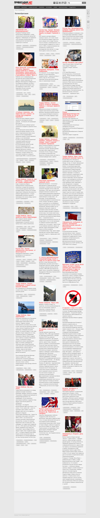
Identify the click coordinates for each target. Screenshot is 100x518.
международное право (51, 279)
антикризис (55, 87)
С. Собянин (47, 393)
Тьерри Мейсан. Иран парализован (23, 315)
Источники (49, 7)
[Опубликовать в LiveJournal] (88, 19)
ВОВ (28, 443)
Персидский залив (24, 296)
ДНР (76, 96)
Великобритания (20, 48)
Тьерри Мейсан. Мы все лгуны (24, 387)
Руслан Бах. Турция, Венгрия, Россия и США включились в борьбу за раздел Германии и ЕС (49, 32)
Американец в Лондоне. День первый (73, 434)
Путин (18, 231)
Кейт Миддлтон (33, 45)
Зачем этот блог (33, 7)
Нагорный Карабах (51, 159)
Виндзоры (18, 47)
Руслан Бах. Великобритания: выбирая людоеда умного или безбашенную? (73, 29)
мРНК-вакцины (25, 45)
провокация (31, 160)
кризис (49, 87)
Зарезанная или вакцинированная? (22, 30)
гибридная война (25, 96)
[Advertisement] (50, 502)
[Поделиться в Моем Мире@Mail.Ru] (88, 21)
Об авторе (24, 7)
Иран (72, 206)
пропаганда (34, 443)
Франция (56, 120)
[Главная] (25, 4)
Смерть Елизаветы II (67, 409)
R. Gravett (42, 281)
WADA (34, 94)
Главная (17, 7)
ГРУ (52, 391)
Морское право (48, 281)
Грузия (18, 261)
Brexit (65, 286)
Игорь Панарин (53, 440)
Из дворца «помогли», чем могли (48, 329)
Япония (70, 372)
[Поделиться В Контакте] (88, 10)
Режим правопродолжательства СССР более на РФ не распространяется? (71, 114)
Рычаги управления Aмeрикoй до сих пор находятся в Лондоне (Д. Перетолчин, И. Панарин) (49, 411)
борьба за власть (67, 370)
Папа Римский (77, 410)
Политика (41, 7)
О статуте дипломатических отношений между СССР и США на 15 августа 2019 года (49, 259)
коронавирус (27, 201)
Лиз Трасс (78, 42)
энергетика (50, 313)
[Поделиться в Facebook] (88, 13)
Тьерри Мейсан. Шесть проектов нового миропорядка (26, 216)
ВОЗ (32, 201)
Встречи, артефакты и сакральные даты (70, 389)
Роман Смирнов (43, 313)
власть (73, 370)
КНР (29, 226)
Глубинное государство (44, 440)
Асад (49, 243)
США (54, 55)
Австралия (42, 120)
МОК (29, 94)
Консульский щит (80, 137)
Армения (56, 161)
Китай (47, 120)
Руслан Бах (42, 53)
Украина (18, 96)
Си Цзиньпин (66, 410)
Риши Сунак (72, 42)
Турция (52, 53)
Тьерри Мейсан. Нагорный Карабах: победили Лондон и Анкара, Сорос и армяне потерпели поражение (49, 141)
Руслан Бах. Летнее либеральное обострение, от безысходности (26, 250)
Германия (57, 53)
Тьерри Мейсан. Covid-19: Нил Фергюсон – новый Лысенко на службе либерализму (26, 180)
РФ (64, 96)
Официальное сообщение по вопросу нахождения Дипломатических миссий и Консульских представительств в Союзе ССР (72, 226)
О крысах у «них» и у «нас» (72, 308)
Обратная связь (63, 7)
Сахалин (65, 372)
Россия (41, 55)
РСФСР (57, 278)
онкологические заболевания (28, 47)
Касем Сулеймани (43, 238)
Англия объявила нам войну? (73, 62)
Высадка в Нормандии (28, 440)
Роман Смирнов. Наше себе (49, 302)
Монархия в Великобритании (45, 439)
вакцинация (19, 45)
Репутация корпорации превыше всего (47, 181)
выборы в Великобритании (76, 44)
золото (49, 278)
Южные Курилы (79, 370)
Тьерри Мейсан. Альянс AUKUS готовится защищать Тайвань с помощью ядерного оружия (49, 105)
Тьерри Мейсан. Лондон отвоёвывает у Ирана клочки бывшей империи (26, 285)
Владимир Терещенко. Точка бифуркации (49, 70)
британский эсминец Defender (22, 158)
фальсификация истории (21, 443)
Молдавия (28, 261)
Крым (26, 160)
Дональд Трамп (43, 243)
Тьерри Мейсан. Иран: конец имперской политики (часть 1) (73, 157)
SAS (48, 391)
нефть (30, 296)
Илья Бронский (19, 92)
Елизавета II (55, 238)
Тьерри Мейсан (43, 118)
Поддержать (72, 7)
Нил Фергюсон (27, 203)
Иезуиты (56, 391)
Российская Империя (48, 276)
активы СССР (42, 279)
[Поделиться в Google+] (88, 16)
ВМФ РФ (21, 160)
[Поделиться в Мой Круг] (88, 24)
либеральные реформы (21, 266)
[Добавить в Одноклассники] (88, 27)
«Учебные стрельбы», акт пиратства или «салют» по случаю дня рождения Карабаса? (25, 114)
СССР (65, 139)
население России (43, 85)
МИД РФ (65, 137)
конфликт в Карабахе (44, 161)
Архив (55, 7)
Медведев (52, 393)
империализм (19, 297)
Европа (48, 53)
